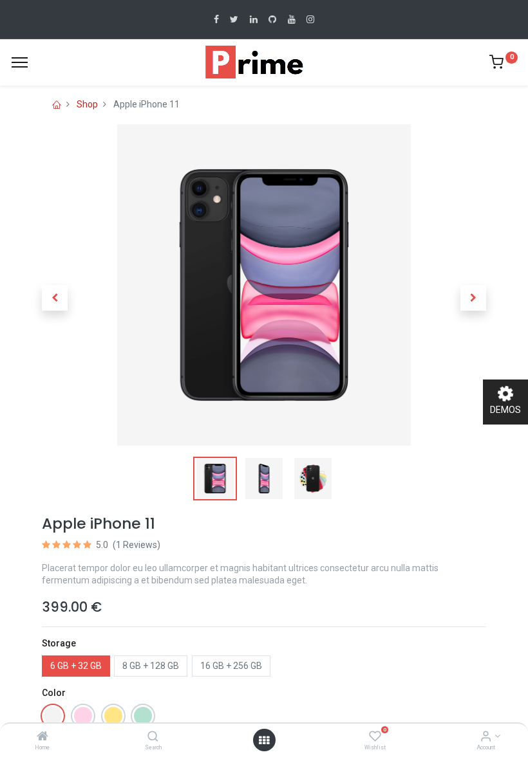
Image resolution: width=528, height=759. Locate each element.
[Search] (153, 737)
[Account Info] (486, 737)
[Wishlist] (375, 737)
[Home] (42, 737)
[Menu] (19, 62)
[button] (55, 298)
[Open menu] (264, 740)
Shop (87, 104)
